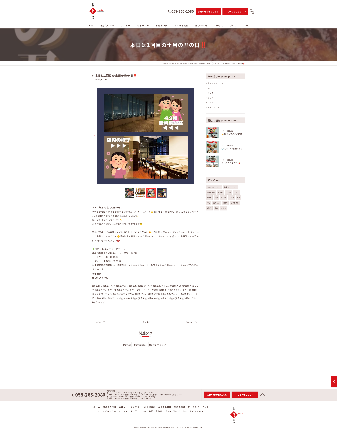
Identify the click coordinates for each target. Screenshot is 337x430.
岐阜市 (209, 197)
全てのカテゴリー (216, 83)
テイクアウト (214, 107)
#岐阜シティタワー (158, 344)
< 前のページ (99, 322)
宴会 (238, 197)
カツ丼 (231, 197)
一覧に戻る (145, 322)
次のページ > (191, 322)
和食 (216, 197)
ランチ (211, 93)
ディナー (211, 97)
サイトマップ (196, 411)
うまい (228, 192)
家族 (216, 208)
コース (211, 102)
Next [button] (196, 136)
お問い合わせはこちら (208, 11)
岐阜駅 (220, 192)
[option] (145, 136)
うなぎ (223, 197)
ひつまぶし (235, 203)
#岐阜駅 (127, 344)
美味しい (216, 203)
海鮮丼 (225, 203)
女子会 (223, 208)
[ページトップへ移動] (262, 394)
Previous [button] (94, 136)
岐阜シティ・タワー (214, 187)
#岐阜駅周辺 (140, 344)
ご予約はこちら (234, 11)
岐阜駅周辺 (211, 192)
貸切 (208, 203)
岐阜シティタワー (230, 187)
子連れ (209, 208)
